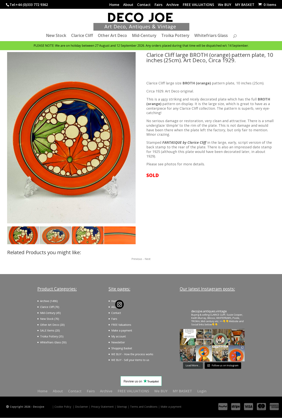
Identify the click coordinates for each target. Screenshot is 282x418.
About (128, 5)
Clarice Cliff (82, 36)
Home (114, 5)
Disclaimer (81, 406)
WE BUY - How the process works (132, 354)
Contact (144, 5)
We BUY (224, 5)
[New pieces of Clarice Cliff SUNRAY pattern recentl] (204, 353)
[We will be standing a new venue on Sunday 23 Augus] (188, 337)
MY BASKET (244, 5)
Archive (172, 5)
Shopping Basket (121, 348)
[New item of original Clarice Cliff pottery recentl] (236, 353)
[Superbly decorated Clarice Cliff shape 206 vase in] (236, 337)
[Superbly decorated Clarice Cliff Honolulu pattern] (220, 337)
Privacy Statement (102, 406)
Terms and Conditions (143, 406)
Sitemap (122, 406)
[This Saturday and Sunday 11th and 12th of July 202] (220, 353)
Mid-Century (144, 36)
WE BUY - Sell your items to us (130, 360)
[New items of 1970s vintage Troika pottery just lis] (204, 337)
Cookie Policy (62, 406)
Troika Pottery (175, 36)
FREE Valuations (121, 325)
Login (201, 391)
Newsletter (118, 342)
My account (118, 336)
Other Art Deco (112, 36)
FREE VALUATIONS (198, 5)
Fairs (158, 5)
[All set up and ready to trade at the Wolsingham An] (188, 353)
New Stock (56, 36)
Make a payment (121, 330)
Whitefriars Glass (211, 36)
